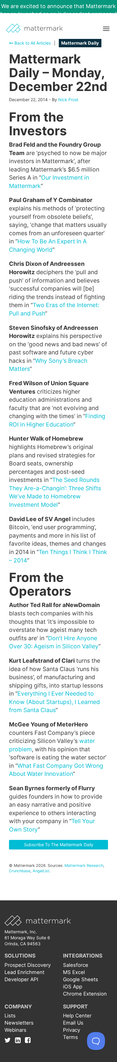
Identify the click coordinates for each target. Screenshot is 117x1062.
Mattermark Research (83, 865)
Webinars (15, 1030)
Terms (70, 1037)
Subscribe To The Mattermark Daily (58, 844)
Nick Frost (68, 99)
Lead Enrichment (24, 972)
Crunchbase (19, 871)
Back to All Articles (32, 42)
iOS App (72, 987)
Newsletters (19, 1023)
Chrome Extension (85, 994)
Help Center (77, 1016)
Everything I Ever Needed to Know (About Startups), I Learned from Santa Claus (54, 702)
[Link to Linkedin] (19, 1040)
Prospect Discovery (27, 965)
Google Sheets (80, 979)
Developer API (21, 979)
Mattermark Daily (80, 43)
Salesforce (75, 965)
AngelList (41, 871)
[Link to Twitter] (9, 1040)
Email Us (73, 1023)
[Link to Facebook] (28, 1040)
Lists (10, 1016)
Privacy (71, 1030)
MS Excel (74, 972)
